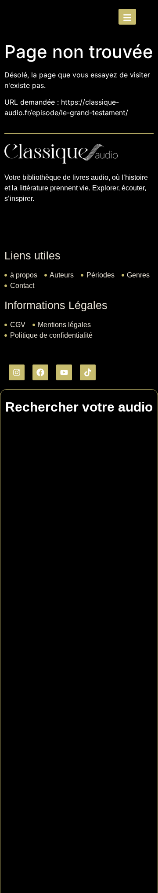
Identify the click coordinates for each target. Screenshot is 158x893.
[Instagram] (17, 372)
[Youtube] (64, 372)
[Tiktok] (88, 372)
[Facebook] (40, 372)
